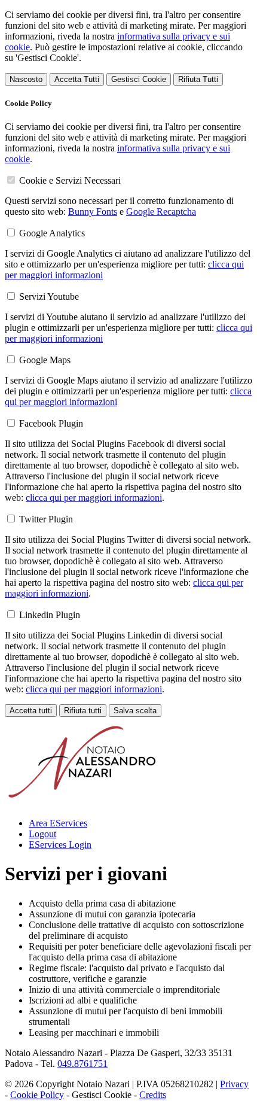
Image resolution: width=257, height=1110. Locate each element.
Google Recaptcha (161, 211)
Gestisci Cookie (138, 79)
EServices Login (60, 845)
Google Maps (45, 360)
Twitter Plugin (46, 519)
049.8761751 (82, 1064)
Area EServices (58, 823)
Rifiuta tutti (83, 710)
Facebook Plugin (51, 423)
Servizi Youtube (49, 296)
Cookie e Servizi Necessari (70, 180)
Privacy (234, 1084)
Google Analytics (52, 233)
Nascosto (26, 79)
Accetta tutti (31, 710)
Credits (152, 1095)
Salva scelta (135, 710)
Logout (42, 834)
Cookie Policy (37, 1095)
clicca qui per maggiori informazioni (94, 497)
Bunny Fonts (92, 211)
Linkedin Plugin (49, 615)
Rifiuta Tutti (198, 79)
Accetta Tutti (76, 79)
